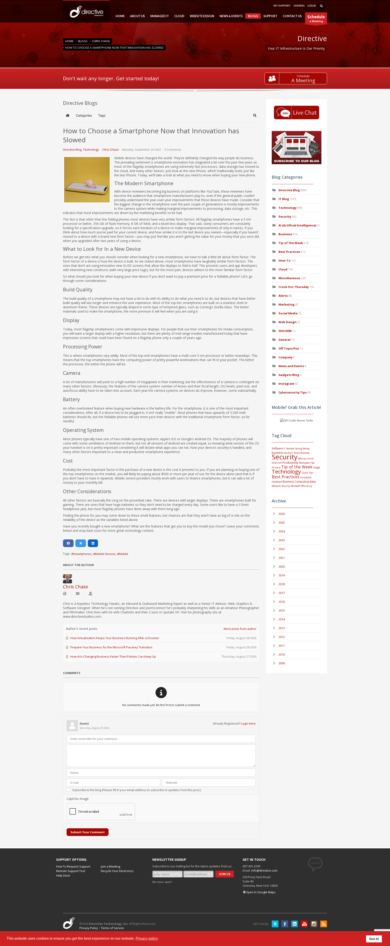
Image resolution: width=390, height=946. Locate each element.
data (312, 481)
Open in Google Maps (261, 892)
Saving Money (302, 448)
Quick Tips (307, 472)
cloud (309, 458)
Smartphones (82, 554)
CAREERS (299, 5)
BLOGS (251, 16)
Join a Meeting (110, 866)
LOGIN (311, 5)
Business (285, 234)
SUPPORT (269, 16)
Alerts (283, 296)
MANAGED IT (158, 16)
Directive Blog (72, 149)
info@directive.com (264, 870)
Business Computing (296, 481)
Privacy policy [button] (147, 938)
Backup (302, 458)
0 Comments (172, 149)
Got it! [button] (374, 939)
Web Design (288, 322)
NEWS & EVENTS (230, 16)
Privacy (276, 467)
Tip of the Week (291, 243)
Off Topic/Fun (289, 348)
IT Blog (284, 199)
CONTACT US (292, 16)
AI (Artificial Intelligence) (297, 225)
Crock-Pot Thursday (294, 287)
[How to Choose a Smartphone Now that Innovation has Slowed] (87, 180)
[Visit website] (65, 594)
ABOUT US (136, 16)
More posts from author (240, 629)
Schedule (303, 76)
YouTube (304, 924)
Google (316, 467)
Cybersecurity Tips (293, 392)
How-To (284, 260)
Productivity (290, 462)
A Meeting (303, 80)
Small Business (301, 452)
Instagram (286, 384)
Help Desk (63, 875)
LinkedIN (294, 924)
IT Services (289, 448)
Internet (277, 462)
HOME (119, 16)
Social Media (288, 313)
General (284, 340)
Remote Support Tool (70, 871)
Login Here (248, 723)
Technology (91, 149)
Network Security (281, 486)
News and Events (291, 366)
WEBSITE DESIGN (200, 16)
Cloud (283, 269)
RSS (323, 924)
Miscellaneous (289, 278)
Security (285, 216)
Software (277, 448)
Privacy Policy (88, 928)
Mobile (123, 554)
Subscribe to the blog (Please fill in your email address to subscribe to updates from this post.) (136, 790)
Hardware (277, 481)
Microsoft (295, 486)
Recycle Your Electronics (117, 871)
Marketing (287, 304)
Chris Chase (101, 41)
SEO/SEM (285, 331)
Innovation (306, 477)
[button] (254, 115)
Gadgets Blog (289, 375)
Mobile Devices (105, 554)
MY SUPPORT (282, 5)
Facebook (284, 924)
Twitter (275, 924)
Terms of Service (112, 928)
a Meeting (316, 18)
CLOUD (178, 16)
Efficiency (306, 486)
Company (285, 357)
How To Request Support (73, 866)
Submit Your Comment (87, 832)
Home (69, 41)
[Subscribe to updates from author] (77, 594)
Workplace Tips (306, 462)
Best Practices (289, 252)
